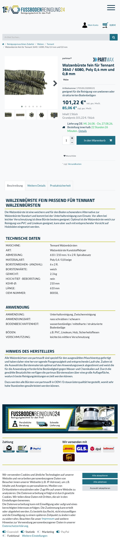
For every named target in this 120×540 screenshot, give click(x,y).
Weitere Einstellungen (34, 535)
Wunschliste (70, 156)
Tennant (50, 44)
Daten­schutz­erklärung (15, 526)
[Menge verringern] (72, 142)
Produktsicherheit (60, 185)
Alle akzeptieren (100, 475)
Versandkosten (74, 164)
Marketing (48, 531)
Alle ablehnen (100, 482)
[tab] (15, 185)
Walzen (40, 44)
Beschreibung (15, 185)
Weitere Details (36, 185)
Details (83, 131)
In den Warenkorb (94, 140)
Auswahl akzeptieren (100, 488)
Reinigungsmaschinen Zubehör (20, 44)
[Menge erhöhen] (72, 138)
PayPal (65, 531)
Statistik (30, 531)
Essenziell (12, 531)
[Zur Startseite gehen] (3, 44)
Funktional (13, 535)
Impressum (48, 518)
